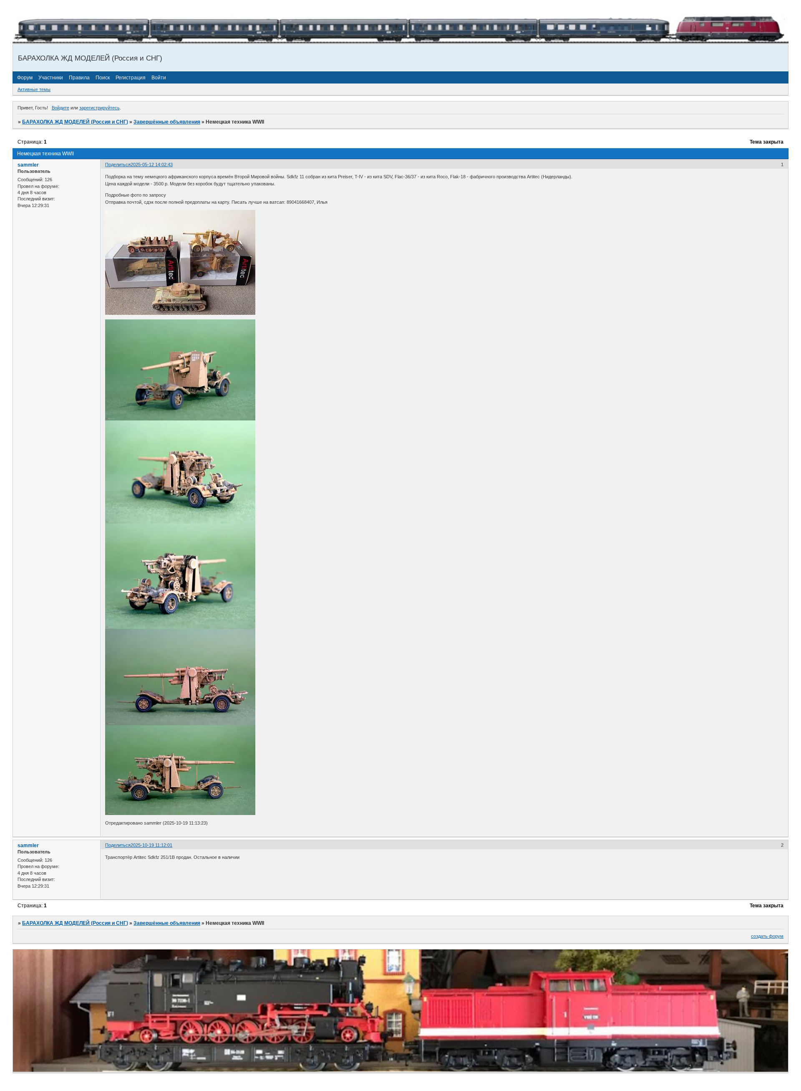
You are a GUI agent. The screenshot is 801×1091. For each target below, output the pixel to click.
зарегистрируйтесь (99, 107)
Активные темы (34, 89)
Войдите (60, 107)
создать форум (767, 936)
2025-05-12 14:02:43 (152, 164)
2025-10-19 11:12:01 (151, 845)
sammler (28, 165)
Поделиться (118, 164)
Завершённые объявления (167, 122)
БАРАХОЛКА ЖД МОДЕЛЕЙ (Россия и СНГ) (75, 122)
